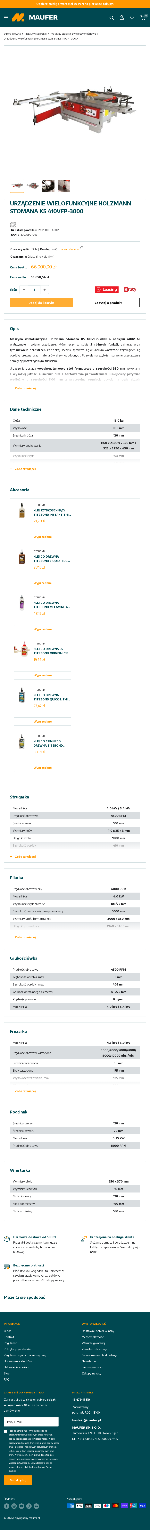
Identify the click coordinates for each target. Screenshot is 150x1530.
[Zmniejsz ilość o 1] (24, 289)
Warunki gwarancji (93, 1343)
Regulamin (10, 1343)
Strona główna (12, 33)
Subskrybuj (18, 1480)
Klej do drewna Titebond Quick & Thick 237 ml (52, 697)
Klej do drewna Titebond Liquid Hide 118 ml (50, 559)
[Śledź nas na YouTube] (21, 1506)
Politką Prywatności (34, 1467)
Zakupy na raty (91, 1373)
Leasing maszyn (92, 1367)
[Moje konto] (122, 17)
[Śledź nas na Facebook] (6, 1506)
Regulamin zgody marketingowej (25, 1355)
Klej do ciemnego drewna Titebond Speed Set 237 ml (48, 744)
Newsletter (89, 1361)
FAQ (6, 1379)
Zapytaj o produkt (108, 302)
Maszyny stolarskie (35, 33)
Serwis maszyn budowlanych (100, 1355)
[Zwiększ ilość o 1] (44, 289)
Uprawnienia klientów (18, 1361)
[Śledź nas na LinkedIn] (36, 1506)
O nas (7, 1331)
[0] (142, 17)
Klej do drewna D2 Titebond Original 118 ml (51, 651)
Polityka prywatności (17, 1349)
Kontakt (9, 1337)
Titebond (39, 505)
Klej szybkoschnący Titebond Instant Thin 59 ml (52, 513)
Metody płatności (93, 1337)
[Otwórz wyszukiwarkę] (112, 18)
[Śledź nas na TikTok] (29, 1506)
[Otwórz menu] (6, 17)
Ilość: (13, 289)
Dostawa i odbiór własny (98, 1331)
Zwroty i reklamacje (95, 1349)
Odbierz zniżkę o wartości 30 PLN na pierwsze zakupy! (75, 3)
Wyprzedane (43, 536)
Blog (7, 1373)
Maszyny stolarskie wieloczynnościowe (73, 33)
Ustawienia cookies (16, 1367)
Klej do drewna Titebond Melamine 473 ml (52, 605)
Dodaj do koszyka (41, 302)
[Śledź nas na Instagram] (14, 1506)
